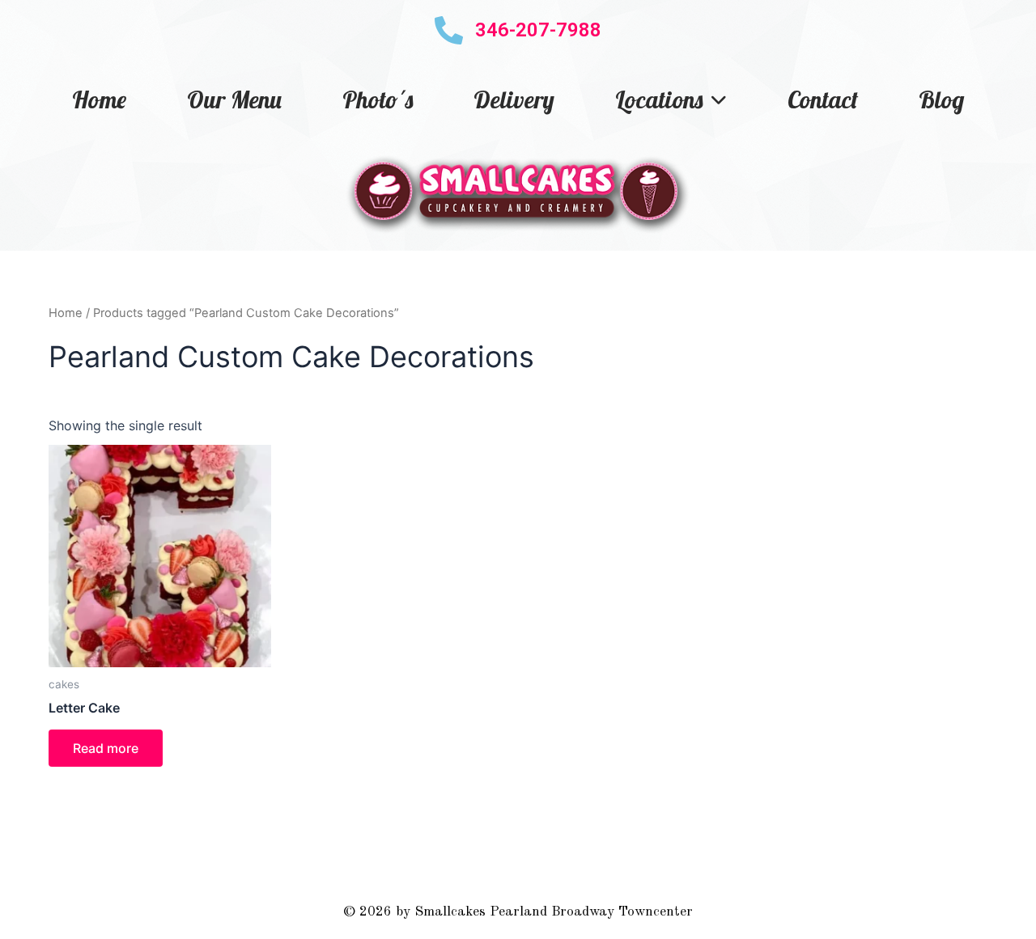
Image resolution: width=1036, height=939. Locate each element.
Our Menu (234, 99)
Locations (659, 99)
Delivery (513, 99)
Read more (105, 748)
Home (99, 99)
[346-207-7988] (449, 30)
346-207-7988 (538, 30)
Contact (823, 99)
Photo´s (377, 99)
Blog (941, 99)
